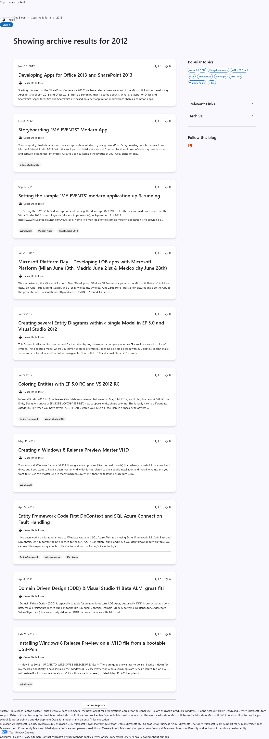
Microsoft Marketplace (46, 728)
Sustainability (239, 728)
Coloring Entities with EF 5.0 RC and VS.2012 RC (69, 383)
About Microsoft (122, 728)
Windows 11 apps (195, 711)
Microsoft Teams (115, 724)
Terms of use (101, 737)
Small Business (161, 724)
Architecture (205, 76)
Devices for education (157, 715)
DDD (202, 70)
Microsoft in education (129, 715)
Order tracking (29, 715)
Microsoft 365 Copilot (138, 724)
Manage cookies (83, 737)
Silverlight (221, 76)
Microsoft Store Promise (78, 715)
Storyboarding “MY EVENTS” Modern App (62, 129)
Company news (141, 728)
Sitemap (36, 737)
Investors (181, 728)
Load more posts (94, 705)
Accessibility (223, 728)
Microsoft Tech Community (16, 728)
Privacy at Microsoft (163, 728)
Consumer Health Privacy (15, 737)
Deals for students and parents (70, 719)
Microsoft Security (26, 724)
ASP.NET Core (239, 70)
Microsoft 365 (64, 724)
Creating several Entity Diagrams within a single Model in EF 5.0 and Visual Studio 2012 (91, 325)
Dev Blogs (19, 17)
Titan (211, 82)
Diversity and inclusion (201, 728)
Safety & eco (131, 737)
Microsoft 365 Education (222, 715)
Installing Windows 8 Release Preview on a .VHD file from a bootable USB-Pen (92, 646)
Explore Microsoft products (167, 711)
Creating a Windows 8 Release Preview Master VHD (73, 449)
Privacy (68, 737)
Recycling (145, 737)
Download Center (236, 711)
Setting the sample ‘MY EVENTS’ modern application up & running (89, 195)
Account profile (216, 711)
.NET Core (235, 76)
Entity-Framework (218, 70)
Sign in (6, 24)
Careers (106, 728)
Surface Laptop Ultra (45, 711)
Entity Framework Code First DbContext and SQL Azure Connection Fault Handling (90, 518)
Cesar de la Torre (41, 17)
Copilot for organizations (106, 711)
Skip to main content (12, 2)
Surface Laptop (23, 711)
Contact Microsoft (52, 737)
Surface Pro (7, 711)
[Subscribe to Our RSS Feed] (190, 145)
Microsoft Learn (213, 724)
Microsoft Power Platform (89, 724)
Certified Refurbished (51, 715)
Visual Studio (93, 728)
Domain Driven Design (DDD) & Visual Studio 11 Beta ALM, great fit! (91, 588)
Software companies (73, 728)
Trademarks (116, 737)
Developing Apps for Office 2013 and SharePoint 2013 (75, 75)
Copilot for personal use (136, 711)
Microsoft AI (7, 724)
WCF (191, 76)
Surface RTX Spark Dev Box (74, 711)
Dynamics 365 (46, 724)
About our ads (160, 737)
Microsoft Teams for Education (189, 715)
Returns (14, 715)
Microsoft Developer (190, 724)
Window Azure (197, 82)
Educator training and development (29, 719)
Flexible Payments (104, 715)
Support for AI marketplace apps (242, 724)
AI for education (99, 719)
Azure (192, 70)
